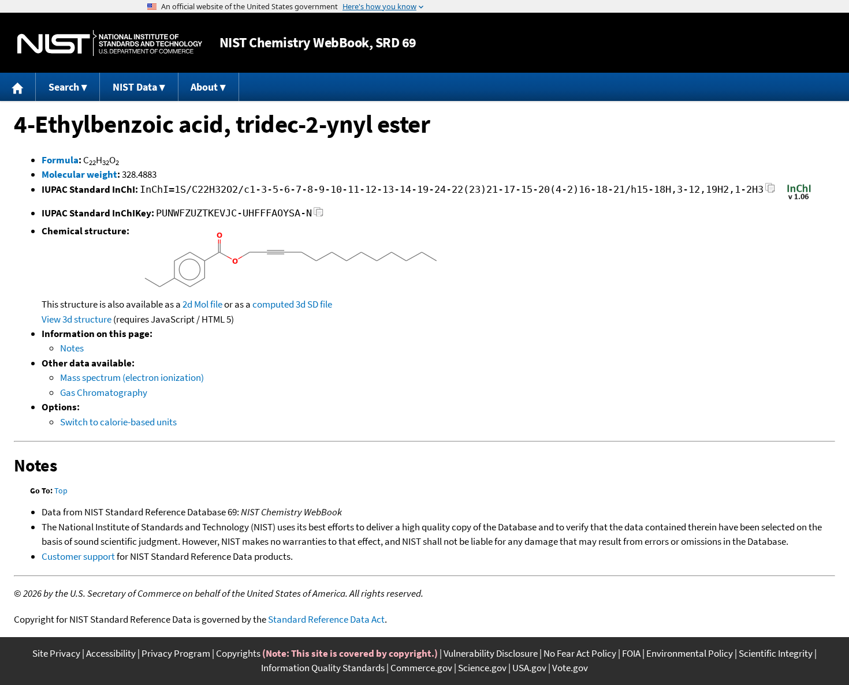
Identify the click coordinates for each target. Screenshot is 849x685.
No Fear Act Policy (579, 653)
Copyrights (238, 653)
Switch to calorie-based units (118, 422)
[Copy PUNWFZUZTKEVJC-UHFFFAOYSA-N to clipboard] (318, 215)
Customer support (78, 556)
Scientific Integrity (776, 653)
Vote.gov (570, 667)
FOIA (631, 653)
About (204, 86)
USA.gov (529, 667)
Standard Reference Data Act (326, 619)
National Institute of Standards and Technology (109, 43)
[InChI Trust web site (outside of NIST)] (799, 198)
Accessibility (111, 653)
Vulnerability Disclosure (491, 653)
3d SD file (314, 304)
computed (273, 304)
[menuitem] (18, 87)
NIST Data (135, 86)
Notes (72, 348)
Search (64, 86)
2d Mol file (202, 304)
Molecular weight (79, 174)
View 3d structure (76, 319)
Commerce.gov (421, 667)
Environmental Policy (689, 653)
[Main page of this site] (18, 87)
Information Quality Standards (323, 667)
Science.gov (482, 667)
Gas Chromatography (103, 392)
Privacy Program (176, 653)
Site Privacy (56, 653)
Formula (60, 160)
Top (61, 490)
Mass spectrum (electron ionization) (132, 377)
